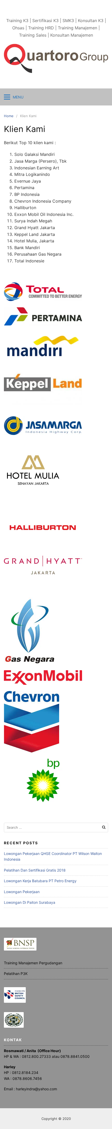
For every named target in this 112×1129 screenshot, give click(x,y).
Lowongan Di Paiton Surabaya (29, 902)
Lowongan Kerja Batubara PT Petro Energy (40, 881)
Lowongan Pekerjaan (22, 891)
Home (9, 116)
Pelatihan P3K (16, 973)
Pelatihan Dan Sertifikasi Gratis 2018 (35, 870)
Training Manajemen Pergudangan (33, 963)
